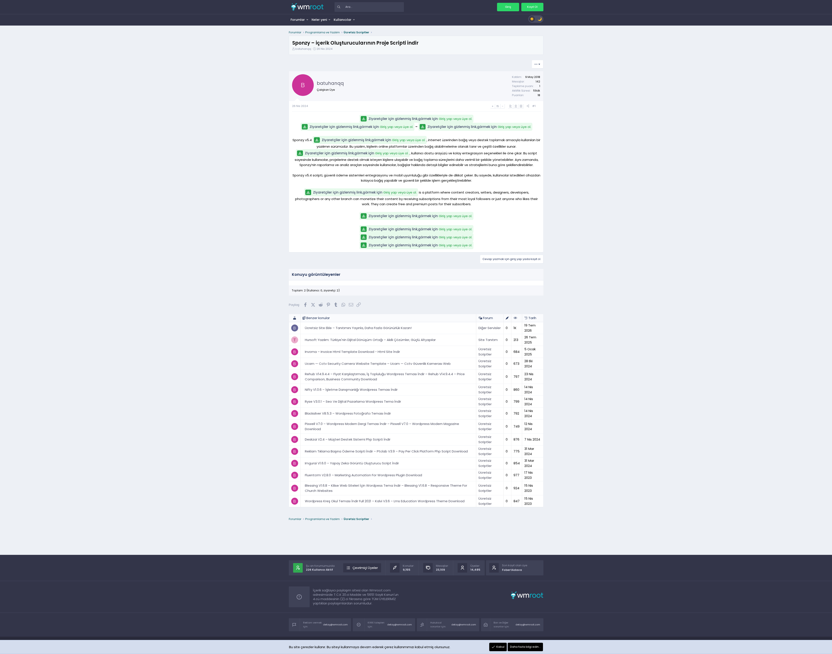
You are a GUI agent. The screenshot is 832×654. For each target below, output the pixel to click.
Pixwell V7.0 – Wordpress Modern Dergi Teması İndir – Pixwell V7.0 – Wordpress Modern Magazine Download (382, 426)
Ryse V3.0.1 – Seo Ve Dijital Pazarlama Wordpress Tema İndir (353, 401)
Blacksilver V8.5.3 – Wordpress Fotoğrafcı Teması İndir (348, 413)
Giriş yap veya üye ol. (455, 118)
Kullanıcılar (342, 20)
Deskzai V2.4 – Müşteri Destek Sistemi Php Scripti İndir (347, 439)
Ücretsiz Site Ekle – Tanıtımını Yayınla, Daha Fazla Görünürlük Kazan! (358, 328)
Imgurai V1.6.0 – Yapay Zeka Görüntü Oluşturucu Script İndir (352, 463)
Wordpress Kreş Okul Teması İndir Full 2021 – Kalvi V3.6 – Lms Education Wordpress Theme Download (385, 501)
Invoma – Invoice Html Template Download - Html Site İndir (352, 351)
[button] (307, 19)
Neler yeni (319, 20)
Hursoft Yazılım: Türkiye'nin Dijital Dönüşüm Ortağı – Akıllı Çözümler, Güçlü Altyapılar (370, 339)
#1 (534, 106)
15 (497, 106)
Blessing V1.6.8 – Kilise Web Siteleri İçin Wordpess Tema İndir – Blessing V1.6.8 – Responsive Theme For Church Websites (386, 488)
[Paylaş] (528, 106)
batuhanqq (303, 49)
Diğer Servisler (489, 328)
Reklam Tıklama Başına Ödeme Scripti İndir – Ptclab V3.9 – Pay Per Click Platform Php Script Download (386, 451)
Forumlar (298, 20)
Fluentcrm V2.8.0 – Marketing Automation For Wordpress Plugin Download (363, 475)
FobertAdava (512, 570)
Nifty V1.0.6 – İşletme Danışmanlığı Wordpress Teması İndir (351, 389)
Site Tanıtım (488, 339)
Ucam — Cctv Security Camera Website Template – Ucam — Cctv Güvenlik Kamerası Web (378, 363)
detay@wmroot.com (335, 624)
